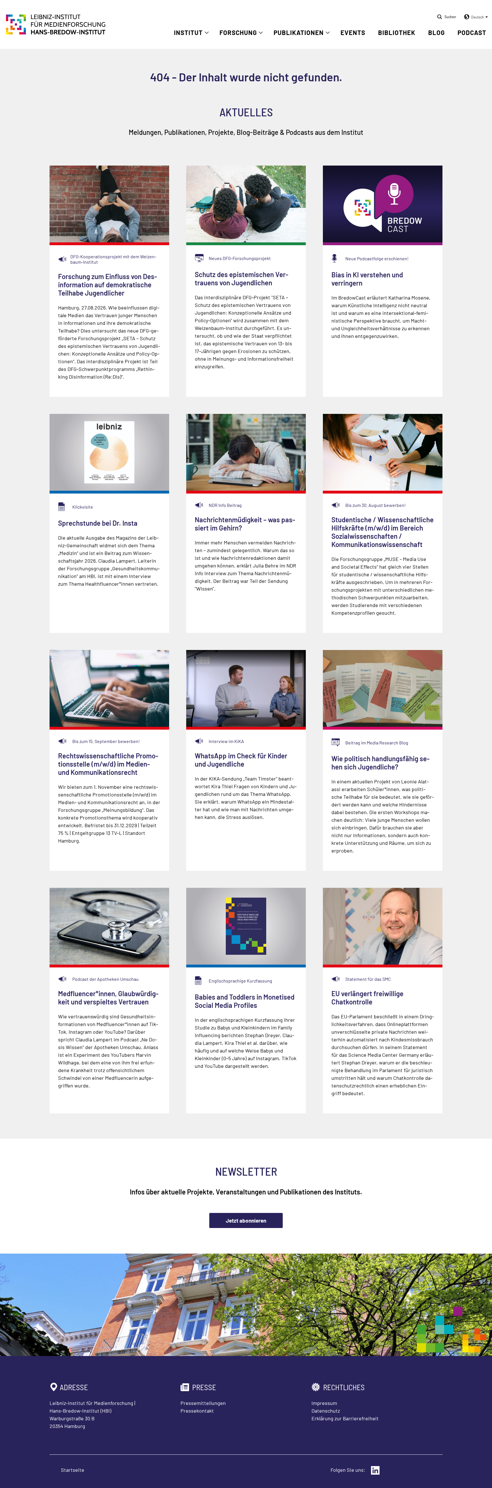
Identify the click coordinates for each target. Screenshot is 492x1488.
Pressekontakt (197, 1410)
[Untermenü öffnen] (207, 32)
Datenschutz (325, 1410)
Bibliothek (396, 32)
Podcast (472, 32)
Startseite (72, 1470)
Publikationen (299, 32)
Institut (188, 32)
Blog (436, 32)
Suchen (450, 16)
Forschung (238, 32)
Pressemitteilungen (203, 1403)
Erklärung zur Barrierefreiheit (345, 1418)
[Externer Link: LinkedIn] (375, 1470)
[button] (475, 17)
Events (353, 32)
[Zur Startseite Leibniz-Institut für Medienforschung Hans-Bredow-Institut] (56, 33)
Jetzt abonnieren (246, 1220)
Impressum (324, 1403)
